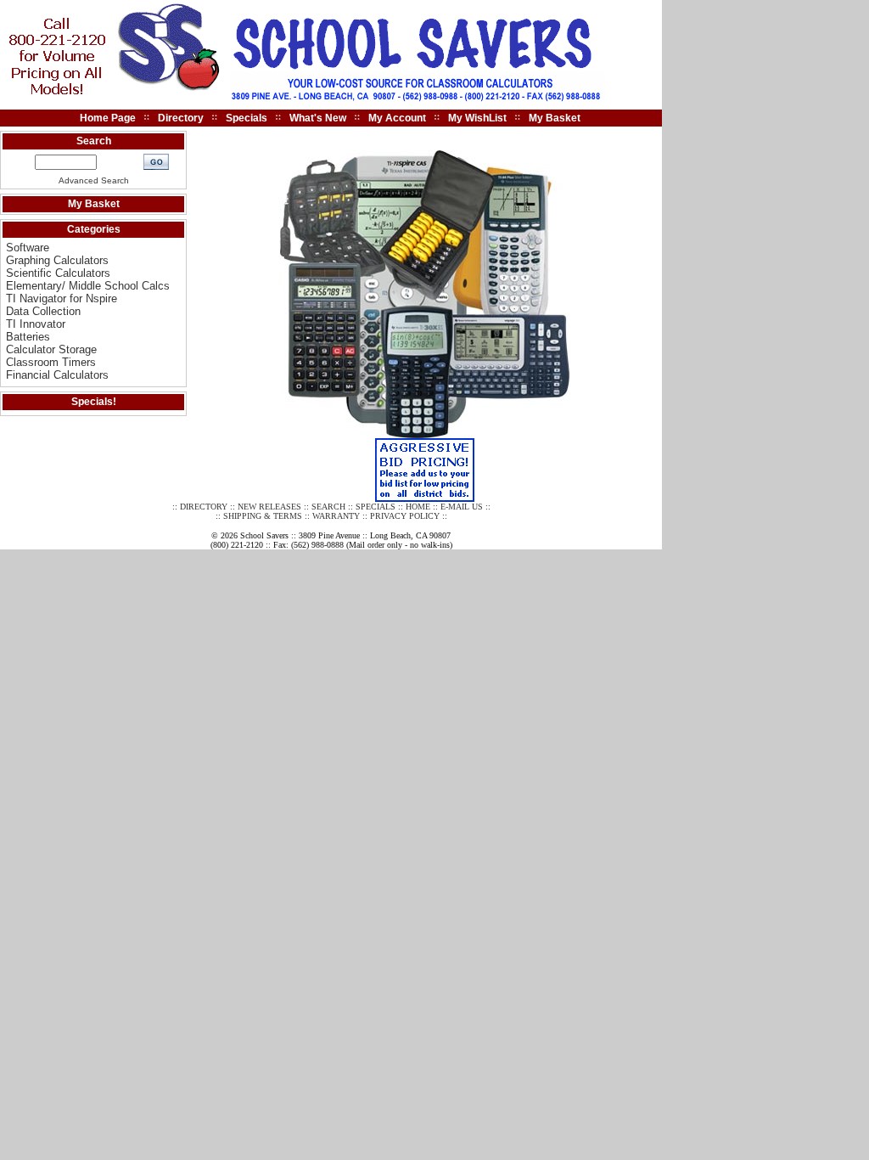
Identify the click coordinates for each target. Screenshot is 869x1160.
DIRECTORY (203, 506)
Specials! (93, 402)
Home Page (108, 118)
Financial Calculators (57, 375)
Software (27, 247)
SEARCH (328, 506)
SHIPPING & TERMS (262, 516)
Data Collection (43, 311)
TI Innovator (35, 324)
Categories (94, 229)
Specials (246, 118)
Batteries (28, 336)
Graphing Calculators (57, 260)
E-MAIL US (461, 506)
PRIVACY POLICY (405, 516)
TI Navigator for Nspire (61, 298)
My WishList (477, 118)
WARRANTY (336, 516)
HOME (418, 506)
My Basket (554, 118)
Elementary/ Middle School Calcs (88, 285)
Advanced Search (94, 180)
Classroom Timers (51, 362)
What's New (317, 118)
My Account (397, 118)
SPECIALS (375, 506)
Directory (181, 118)
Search (93, 141)
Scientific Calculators (58, 273)
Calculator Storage (51, 349)
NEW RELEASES (269, 506)
